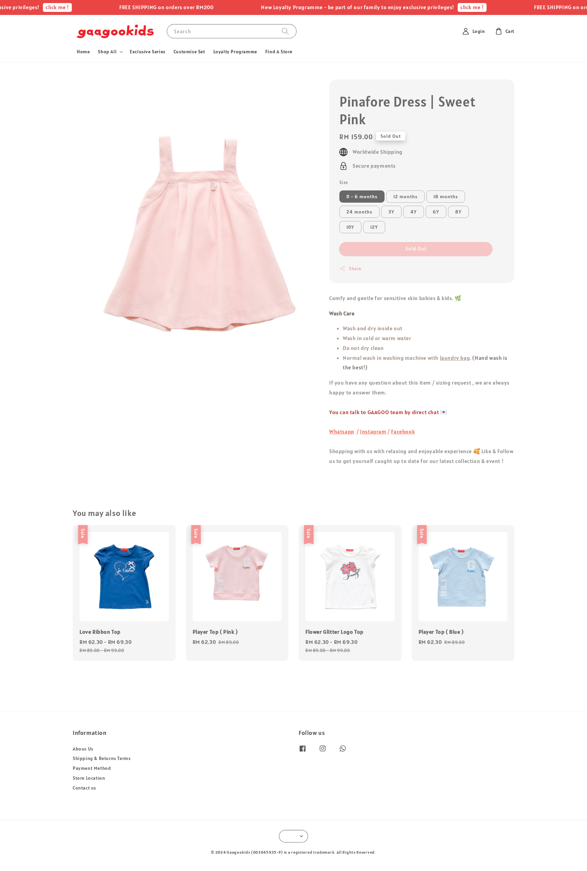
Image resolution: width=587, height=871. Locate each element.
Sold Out (416, 248)
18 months (445, 196)
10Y (350, 227)
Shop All (107, 52)
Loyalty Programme (235, 52)
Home (83, 52)
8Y (458, 212)
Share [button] (355, 268)
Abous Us (83, 749)
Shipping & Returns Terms (101, 758)
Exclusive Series (147, 52)
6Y (436, 212)
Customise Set (189, 52)
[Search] (285, 31)
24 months (359, 212)
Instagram (373, 431)
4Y (413, 212)
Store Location (89, 778)
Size (343, 182)
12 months (405, 196)
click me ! (43, 7)
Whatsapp (341, 431)
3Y (391, 212)
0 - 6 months (361, 196)
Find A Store (278, 52)
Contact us (84, 788)
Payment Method (92, 768)
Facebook (403, 431)
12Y (374, 227)
